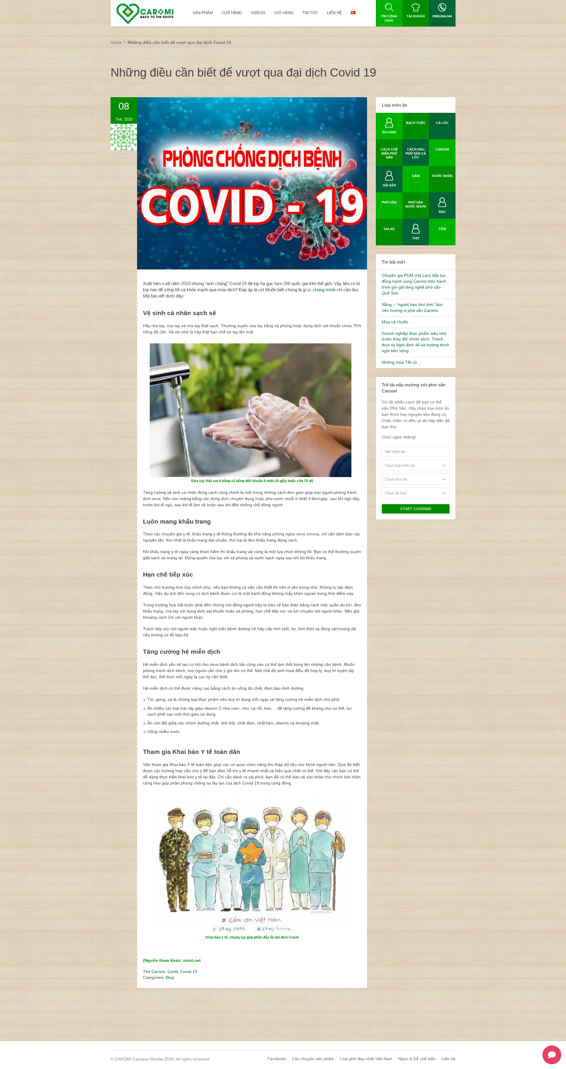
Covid (172, 971)
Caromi (158, 971)
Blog (170, 977)
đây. (213, 777)
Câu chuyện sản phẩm (313, 1058)
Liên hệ (448, 1058)
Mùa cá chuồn (395, 322)
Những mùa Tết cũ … (402, 362)
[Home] (144, 14)
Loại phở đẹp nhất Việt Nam (366, 1058)
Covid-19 (188, 971)
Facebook (276, 1058)
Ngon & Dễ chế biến (417, 1058)
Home (116, 42)
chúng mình (324, 289)
